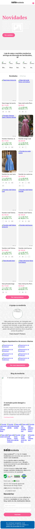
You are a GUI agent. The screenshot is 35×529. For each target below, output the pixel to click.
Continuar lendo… (9, 417)
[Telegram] (27, 518)
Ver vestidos (9, 35)
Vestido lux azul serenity (10, 174)
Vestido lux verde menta (26, 174)
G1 (3, 185)
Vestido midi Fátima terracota (12, 248)
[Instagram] (14, 518)
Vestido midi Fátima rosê (10, 213)
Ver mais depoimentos (17, 365)
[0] (32, 2)
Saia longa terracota (9, 103)
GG (9, 111)
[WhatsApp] (24, 518)
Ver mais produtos (17, 297)
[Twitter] (11, 518)
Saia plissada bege (8, 284)
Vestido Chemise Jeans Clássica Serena (15, 139)
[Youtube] (20, 518)
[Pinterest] (17, 518)
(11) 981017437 (10, 491)
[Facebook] (7, 518)
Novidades (13, 76)
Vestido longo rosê (24, 139)
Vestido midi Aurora (25, 248)
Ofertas (23, 76)
